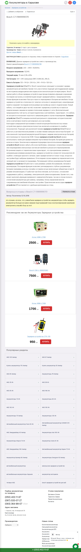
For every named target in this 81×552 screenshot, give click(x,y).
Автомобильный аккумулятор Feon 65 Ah (20, 424)
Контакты (51, 501)
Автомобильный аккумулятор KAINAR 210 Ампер (55, 424)
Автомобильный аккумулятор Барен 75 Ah (56, 449)
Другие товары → (15, 52)
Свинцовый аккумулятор (49, 527)
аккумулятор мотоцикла (50, 474)
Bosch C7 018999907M (32, 64)
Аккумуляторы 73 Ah (13, 399)
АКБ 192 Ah (10, 407)
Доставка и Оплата (54, 494)
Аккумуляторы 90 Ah (49, 399)
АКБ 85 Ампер (11, 374)
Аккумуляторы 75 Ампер (15, 416)
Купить (46, 242)
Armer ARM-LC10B (39, 303)
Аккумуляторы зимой (48, 545)
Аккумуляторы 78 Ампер (50, 374)
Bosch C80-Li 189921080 (38, 270)
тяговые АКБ (11, 482)
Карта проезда (9, 513)
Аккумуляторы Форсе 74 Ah (16, 441)
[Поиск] (66, 2)
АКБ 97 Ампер (46, 357)
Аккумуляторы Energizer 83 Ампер (53, 457)
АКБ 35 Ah (10, 382)
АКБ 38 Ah (45, 382)
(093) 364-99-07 (13, 504)
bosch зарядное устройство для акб (54, 482)
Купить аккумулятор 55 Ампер (52, 365)
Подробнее (65, 56)
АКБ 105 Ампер (12, 357)
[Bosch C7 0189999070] (40, 30)
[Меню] (74, 2)
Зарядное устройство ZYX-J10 (38, 336)
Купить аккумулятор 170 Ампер (17, 365)
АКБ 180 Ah (46, 390)
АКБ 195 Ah (45, 407)
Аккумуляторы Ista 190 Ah (50, 432)
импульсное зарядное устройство (53, 466)
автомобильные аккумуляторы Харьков (19, 474)
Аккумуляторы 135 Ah (49, 416)
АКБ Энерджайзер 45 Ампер (16, 432)
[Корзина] (70, 2)
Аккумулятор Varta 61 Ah (50, 441)
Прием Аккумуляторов (55, 499)
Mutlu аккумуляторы (48, 543)
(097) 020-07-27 (13, 500)
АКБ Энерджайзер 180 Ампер (16, 449)
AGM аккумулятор (47, 541)
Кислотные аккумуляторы (50, 524)
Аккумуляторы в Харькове (24, 2)
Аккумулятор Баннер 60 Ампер (17, 457)
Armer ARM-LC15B (39, 237)
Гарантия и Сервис (54, 496)
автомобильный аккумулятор (16, 466)
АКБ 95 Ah (10, 390)
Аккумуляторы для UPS (49, 529)
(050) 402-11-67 (13, 497)
